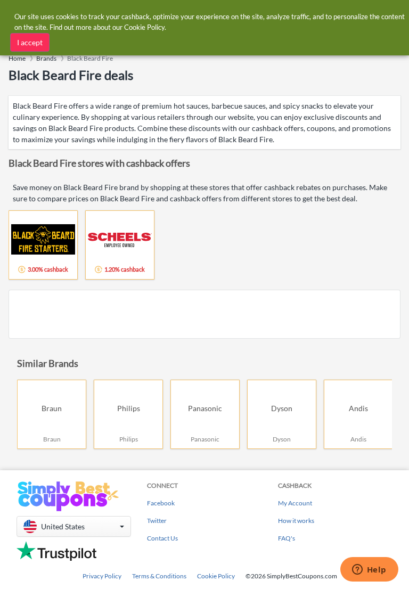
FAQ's (286, 538)
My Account (295, 503)
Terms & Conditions (159, 576)
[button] (74, 526)
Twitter (157, 521)
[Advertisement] (204, 314)
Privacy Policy (102, 576)
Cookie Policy (216, 576)
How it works (296, 521)
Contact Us (162, 538)
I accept (30, 42)
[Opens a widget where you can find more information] (369, 570)
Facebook (161, 503)
